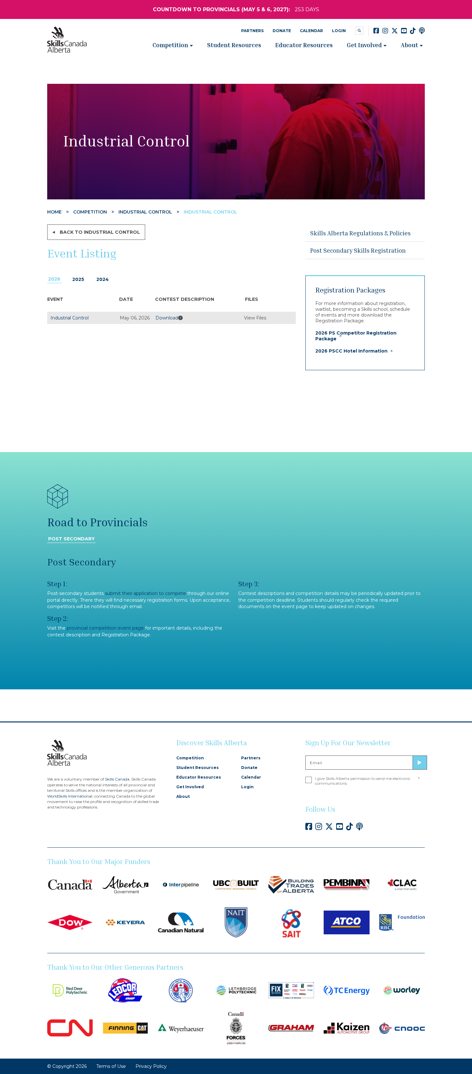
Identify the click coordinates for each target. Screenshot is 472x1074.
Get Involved (364, 44)
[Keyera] (125, 922)
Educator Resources (304, 44)
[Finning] (125, 1028)
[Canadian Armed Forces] (236, 1028)
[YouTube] (404, 31)
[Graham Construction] (291, 1028)
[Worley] (402, 990)
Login (339, 30)
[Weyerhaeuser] (181, 1028)
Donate (282, 30)
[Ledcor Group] (125, 990)
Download (166, 318)
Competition (170, 44)
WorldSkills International (69, 796)
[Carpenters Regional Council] (236, 884)
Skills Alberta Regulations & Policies (360, 233)
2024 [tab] (102, 279)
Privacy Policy (151, 1066)
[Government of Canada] (70, 884)
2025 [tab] (78, 279)
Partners (252, 30)
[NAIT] (236, 922)
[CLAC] (402, 884)
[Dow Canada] (70, 922)
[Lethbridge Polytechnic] (236, 990)
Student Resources (234, 44)
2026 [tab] (54, 279)
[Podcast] (422, 31)
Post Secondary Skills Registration (358, 250)
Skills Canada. (117, 779)
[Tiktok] (413, 31)
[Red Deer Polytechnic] (70, 990)
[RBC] (402, 922)
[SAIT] (291, 922)
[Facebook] (376, 31)
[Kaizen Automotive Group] (346, 1028)
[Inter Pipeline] (181, 884)
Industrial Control (69, 318)
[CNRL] (181, 922)
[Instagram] (385, 31)
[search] (359, 31)
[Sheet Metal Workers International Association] (181, 990)
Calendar (311, 30)
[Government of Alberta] (125, 884)
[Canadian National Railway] (70, 1028)
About (409, 44)
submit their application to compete (145, 593)
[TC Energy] (346, 990)
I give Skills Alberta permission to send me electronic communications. (367, 781)
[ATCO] (346, 922)
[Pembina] (346, 884)
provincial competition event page (105, 628)
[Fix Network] (291, 990)
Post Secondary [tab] (71, 539)
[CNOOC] (402, 1028)
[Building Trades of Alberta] (291, 884)
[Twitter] (394, 31)
